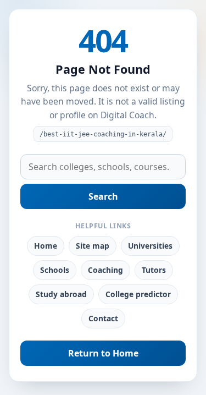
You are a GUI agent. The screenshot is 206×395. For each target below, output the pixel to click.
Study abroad (61, 294)
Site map (92, 245)
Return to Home (103, 353)
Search (103, 196)
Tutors (154, 270)
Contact (103, 318)
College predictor (138, 294)
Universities (150, 245)
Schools (54, 270)
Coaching (105, 270)
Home (45, 245)
